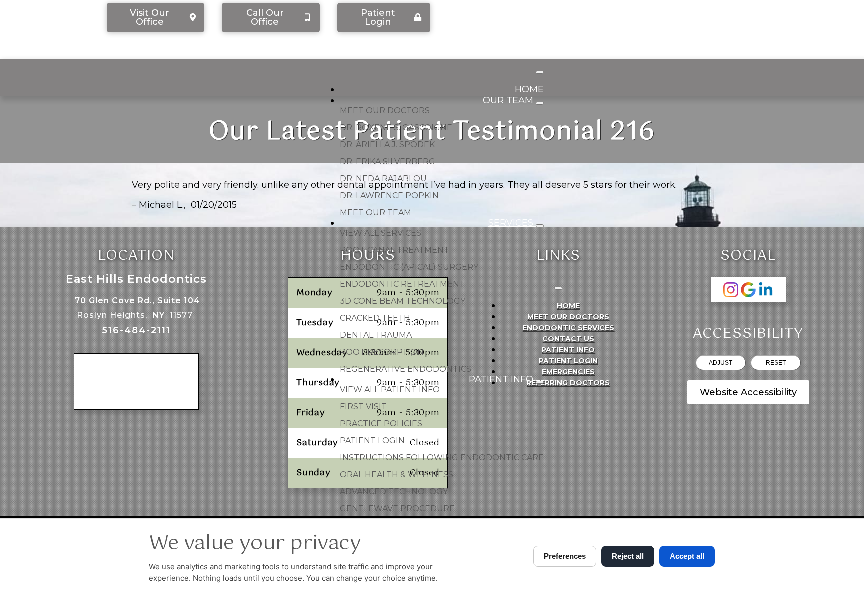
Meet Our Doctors (385, 111)
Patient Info (502, 379)
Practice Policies (381, 423)
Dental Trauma (376, 335)
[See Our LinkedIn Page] (766, 290)
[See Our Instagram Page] (731, 290)
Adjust (720, 363)
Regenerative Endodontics (406, 369)
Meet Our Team (376, 213)
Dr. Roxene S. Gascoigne (396, 127)
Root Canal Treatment (395, 250)
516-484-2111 (136, 330)
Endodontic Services (568, 328)
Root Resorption (382, 352)
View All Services (381, 233)
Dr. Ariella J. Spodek (387, 145)
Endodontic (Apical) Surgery (409, 267)
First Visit (363, 407)
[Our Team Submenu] (540, 103)
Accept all (687, 556)
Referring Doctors (568, 383)
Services (512, 223)
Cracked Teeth (375, 318)
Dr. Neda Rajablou (383, 179)
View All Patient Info (390, 389)
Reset (776, 363)
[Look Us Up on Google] (748, 290)
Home (529, 89)
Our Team (509, 100)
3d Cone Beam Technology (403, 301)
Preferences (565, 556)
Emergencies (568, 372)
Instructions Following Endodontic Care (442, 457)
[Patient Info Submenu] (540, 382)
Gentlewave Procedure (397, 509)
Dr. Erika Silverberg (388, 161)
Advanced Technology (394, 491)
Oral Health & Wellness (397, 475)
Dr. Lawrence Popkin (389, 195)
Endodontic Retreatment (402, 284)
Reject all (628, 556)
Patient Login (372, 441)
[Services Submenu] (540, 226)
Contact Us (568, 339)
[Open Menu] (540, 72)
